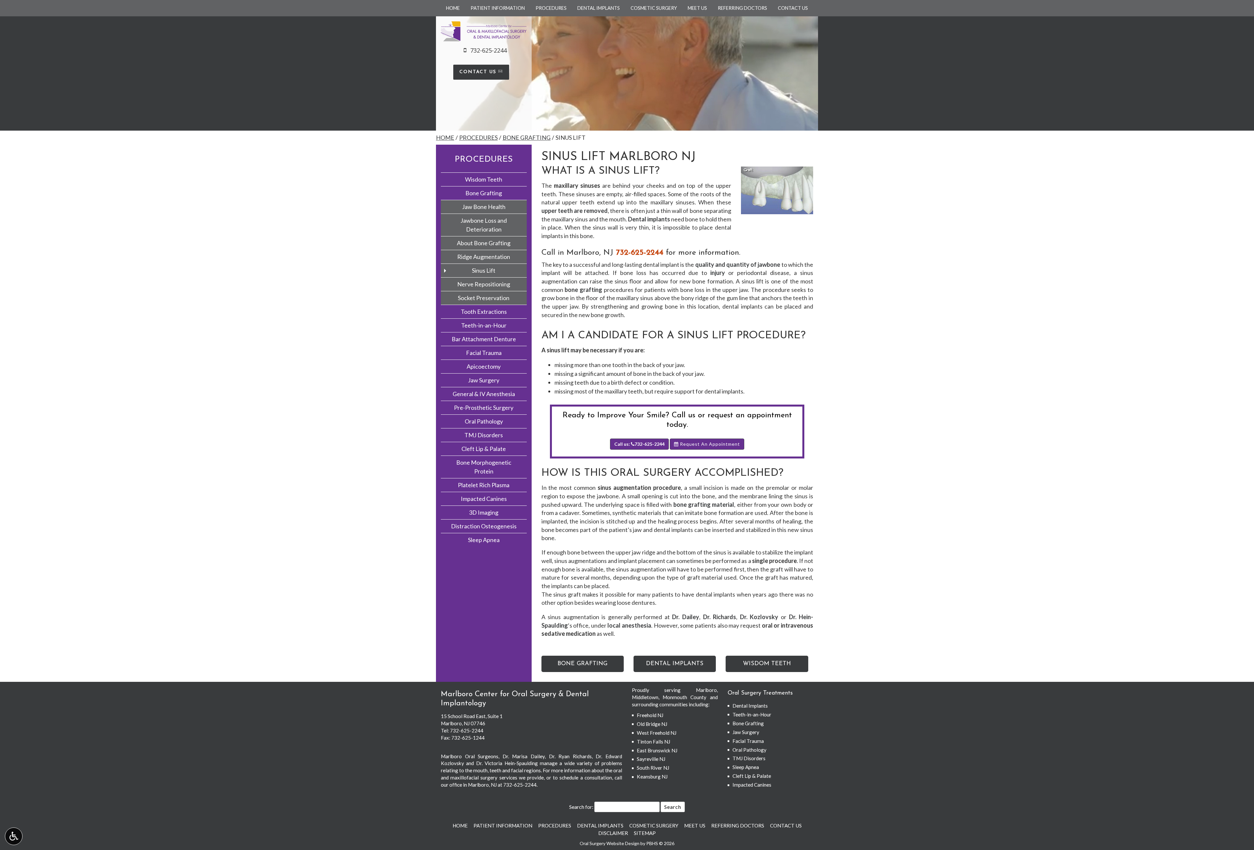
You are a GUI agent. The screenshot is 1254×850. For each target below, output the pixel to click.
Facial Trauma (484, 352)
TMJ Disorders (483, 435)
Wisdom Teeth (483, 179)
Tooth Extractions (484, 311)
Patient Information (498, 8)
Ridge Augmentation (483, 256)
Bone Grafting (527, 137)
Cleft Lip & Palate (483, 448)
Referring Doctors (742, 8)
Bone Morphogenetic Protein (483, 467)
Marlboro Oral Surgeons (469, 756)
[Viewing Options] (14, 836)
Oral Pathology (484, 421)
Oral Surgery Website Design (609, 843)
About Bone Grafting (483, 243)
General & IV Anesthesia (484, 393)
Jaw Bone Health (484, 206)
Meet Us (697, 8)
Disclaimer (613, 833)
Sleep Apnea (484, 539)
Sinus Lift (483, 270)
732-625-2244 (639, 253)
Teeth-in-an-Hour (483, 325)
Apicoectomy (484, 366)
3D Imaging (483, 512)
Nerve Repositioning (483, 284)
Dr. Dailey (685, 616)
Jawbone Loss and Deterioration (483, 225)
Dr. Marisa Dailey (524, 756)
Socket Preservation (483, 297)
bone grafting (583, 289)
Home (453, 8)
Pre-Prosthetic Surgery (483, 407)
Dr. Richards (719, 616)
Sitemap (645, 833)
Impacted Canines (484, 498)
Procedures (551, 8)
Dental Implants (598, 8)
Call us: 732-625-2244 (639, 444)
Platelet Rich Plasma (483, 485)
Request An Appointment (709, 444)
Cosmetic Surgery (654, 8)
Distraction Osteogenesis (484, 526)
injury (717, 272)
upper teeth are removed (574, 210)
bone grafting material (703, 504)
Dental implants (649, 219)
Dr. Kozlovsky (759, 616)
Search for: (581, 807)
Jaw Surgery (483, 380)
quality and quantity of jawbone (737, 264)
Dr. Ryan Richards (570, 756)
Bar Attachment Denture (484, 339)
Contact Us (793, 8)
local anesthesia (629, 625)
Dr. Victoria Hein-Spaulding (507, 763)
